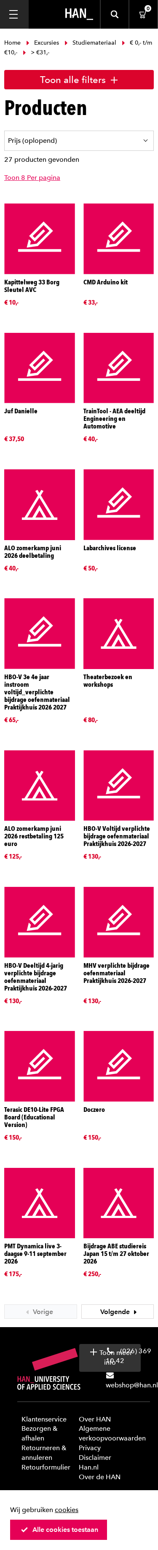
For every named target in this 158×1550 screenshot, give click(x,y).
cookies (66, 1510)
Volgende (115, 1312)
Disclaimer (95, 1458)
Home (13, 42)
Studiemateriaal (94, 42)
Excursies (46, 42)
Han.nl (89, 1467)
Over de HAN (100, 1477)
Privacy (90, 1448)
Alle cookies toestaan (65, 1530)
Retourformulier (45, 1467)
